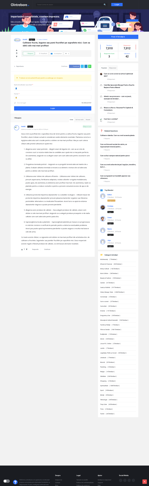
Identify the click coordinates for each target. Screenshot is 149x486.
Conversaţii (108, 297)
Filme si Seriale (110, 329)
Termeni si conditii (82, 480)
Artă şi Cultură (110, 269)
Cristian (110, 206)
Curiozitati (108, 306)
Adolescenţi (108, 259)
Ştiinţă (106, 395)
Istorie (107, 339)
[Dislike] (16, 56)
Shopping (108, 381)
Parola (16, 94)
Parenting (107, 367)
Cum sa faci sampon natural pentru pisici (115, 156)
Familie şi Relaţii (110, 325)
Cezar (109, 217)
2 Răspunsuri (111, 122)
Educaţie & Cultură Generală (114, 320)
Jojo (109, 240)
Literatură (107, 357)
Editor (109, 195)
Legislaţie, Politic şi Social (113, 353)
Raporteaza (20, 66)
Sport (107, 390)
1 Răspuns (107, 138)
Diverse (108, 311)
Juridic (107, 348)
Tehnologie (108, 400)
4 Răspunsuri (111, 113)
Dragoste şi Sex (110, 315)
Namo (109, 229)
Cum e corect (109, 301)
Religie (107, 371)
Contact (57, 482)
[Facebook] (120, 480)
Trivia (106, 409)
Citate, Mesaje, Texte (112, 292)
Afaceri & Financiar (111, 264)
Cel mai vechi (79, 119)
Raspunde (35, 249)
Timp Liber (108, 404)
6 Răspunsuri (111, 79)
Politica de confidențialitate (84, 482)
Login (117, 4)
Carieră (107, 283)
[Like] (16, 50)
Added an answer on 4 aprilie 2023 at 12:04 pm (34, 129)
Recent (88, 119)
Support (100, 482)
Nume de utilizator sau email (23, 85)
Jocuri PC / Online (110, 343)
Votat (71, 119)
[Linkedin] (129, 480)
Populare (104, 68)
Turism (107, 414)
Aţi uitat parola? (86, 103)
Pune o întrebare (118, 37)
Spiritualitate (110, 385)
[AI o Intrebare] (22, 4)
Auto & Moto (109, 273)
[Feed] (133, 480)
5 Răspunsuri (111, 90)
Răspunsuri (112, 68)
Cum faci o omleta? (111, 119)
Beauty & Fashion (110, 278)
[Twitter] (125, 480)
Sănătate (108, 376)
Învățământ (108, 334)
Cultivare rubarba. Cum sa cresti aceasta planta (117, 135)
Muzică (107, 362)
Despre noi (58, 480)
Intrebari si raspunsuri (104, 480)
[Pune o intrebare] (144, 481)
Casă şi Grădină (42, 39)
